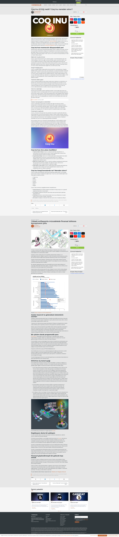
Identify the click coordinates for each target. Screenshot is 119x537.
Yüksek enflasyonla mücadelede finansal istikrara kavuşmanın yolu (40, 212)
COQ (33, 208)
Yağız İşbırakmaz (38, 11)
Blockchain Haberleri (35, 219)
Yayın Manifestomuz (48, 518)
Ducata (53, 430)
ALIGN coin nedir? (38, 99)
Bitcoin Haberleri (62, 519)
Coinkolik (36, 225)
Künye (47, 517)
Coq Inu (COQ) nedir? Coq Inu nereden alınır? (60, 484)
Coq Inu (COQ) (53, 41)
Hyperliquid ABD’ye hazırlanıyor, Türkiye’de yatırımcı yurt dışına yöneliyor (77, 41)
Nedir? (32, 7)
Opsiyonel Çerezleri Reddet (112, 535)
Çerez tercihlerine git (93, 535)
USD (79, 31)
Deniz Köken (34, 508)
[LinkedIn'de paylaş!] (45, 205)
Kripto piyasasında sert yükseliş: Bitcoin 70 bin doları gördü (77, 54)
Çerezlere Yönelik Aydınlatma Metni (51, 520)
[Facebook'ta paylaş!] (54, 205)
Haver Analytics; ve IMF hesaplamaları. (43, 312)
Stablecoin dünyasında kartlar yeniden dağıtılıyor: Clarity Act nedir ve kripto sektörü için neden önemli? (76, 50)
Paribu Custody (62, 517)
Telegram (79, 22)
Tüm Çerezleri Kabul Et (102, 535)
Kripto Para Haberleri (63, 518)
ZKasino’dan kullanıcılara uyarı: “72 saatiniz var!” (59, 212)
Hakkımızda (47, 516)
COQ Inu (37, 208)
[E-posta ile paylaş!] (64, 205)
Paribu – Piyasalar (62, 516)
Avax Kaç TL (62, 525)
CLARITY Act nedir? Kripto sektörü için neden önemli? (76, 46)
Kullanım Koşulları (48, 519)
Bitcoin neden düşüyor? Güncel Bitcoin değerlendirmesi (40, 484)
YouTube (75, 22)
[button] (86, 491)
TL (77, 31)
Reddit (83, 22)
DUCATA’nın (33, 336)
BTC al (77, 33)
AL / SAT (78, 2)
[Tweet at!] (35, 205)
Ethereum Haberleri (63, 520)
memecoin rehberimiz (50, 45)
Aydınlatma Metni (85, 519)
